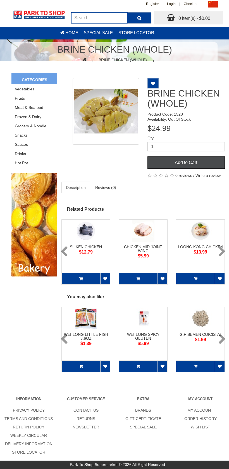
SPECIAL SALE (143, 427)
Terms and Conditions (28, 418)
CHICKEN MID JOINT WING (143, 249)
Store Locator (136, 32)
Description (76, 187)
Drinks (20, 153)
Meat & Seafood (29, 107)
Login (171, 4)
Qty (150, 138)
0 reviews (183, 175)
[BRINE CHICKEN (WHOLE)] (106, 111)
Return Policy (28, 427)
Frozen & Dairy (28, 116)
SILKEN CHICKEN (86, 247)
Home (71, 32)
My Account (200, 410)
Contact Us (86, 410)
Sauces (21, 144)
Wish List (200, 427)
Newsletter (86, 427)
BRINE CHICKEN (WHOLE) (123, 60)
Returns (86, 418)
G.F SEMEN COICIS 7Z (200, 334)
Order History (200, 418)
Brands (143, 410)
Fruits (20, 98)
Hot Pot (21, 163)
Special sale (98, 32)
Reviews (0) (105, 187)
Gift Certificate (143, 418)
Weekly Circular (28, 435)
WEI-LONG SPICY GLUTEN (143, 336)
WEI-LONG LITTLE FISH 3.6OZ (86, 336)
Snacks (21, 135)
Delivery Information (29, 444)
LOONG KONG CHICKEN (200, 247)
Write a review (208, 175)
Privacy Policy (29, 410)
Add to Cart (186, 162)
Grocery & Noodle (30, 126)
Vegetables (24, 89)
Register (152, 4)
